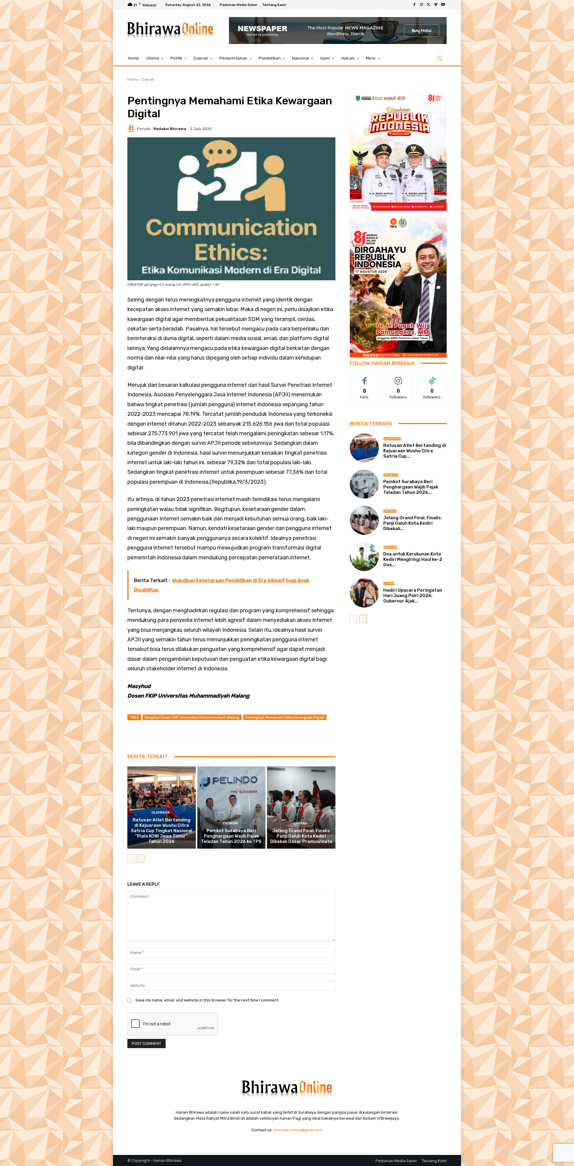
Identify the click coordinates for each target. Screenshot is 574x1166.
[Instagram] (421, 4)
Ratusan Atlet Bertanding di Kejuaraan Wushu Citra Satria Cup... (414, 451)
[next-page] (140, 858)
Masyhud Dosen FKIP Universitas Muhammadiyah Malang (192, 717)
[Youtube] (443, 4)
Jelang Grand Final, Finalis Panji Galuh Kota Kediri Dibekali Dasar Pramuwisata (301, 836)
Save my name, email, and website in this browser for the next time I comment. (207, 1000)
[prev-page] (131, 858)
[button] (440, 58)
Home (132, 79)
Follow (398, 377)
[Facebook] (414, 4)
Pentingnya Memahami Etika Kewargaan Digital (284, 717)
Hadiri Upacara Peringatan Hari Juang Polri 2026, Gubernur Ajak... (412, 595)
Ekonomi (230, 823)
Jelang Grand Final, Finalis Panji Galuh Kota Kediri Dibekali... (412, 523)
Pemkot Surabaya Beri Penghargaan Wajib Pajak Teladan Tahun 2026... (410, 487)
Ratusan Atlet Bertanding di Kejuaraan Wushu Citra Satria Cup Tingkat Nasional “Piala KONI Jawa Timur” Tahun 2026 (161, 830)
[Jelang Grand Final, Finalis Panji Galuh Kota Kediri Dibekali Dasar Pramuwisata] (301, 807)
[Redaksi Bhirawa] (132, 129)
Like (364, 377)
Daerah (148, 79)
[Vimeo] (435, 4)
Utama (388, 583)
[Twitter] (428, 4)
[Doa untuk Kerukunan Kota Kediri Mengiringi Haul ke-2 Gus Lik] (364, 556)
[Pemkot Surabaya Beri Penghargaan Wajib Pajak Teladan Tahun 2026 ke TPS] (231, 807)
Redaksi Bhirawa (169, 129)
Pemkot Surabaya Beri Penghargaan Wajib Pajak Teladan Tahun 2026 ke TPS (231, 836)
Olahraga (161, 812)
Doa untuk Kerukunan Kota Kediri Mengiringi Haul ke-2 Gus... (412, 559)
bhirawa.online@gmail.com (298, 1130)
